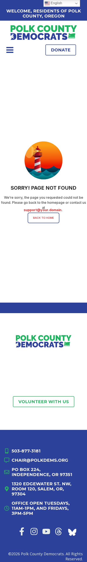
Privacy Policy (23, 544)
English (56, 3)
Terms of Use (66, 544)
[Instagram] (34, 531)
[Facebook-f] (22, 531)
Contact (25, 439)
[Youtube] (46, 531)
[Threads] (58, 531)
